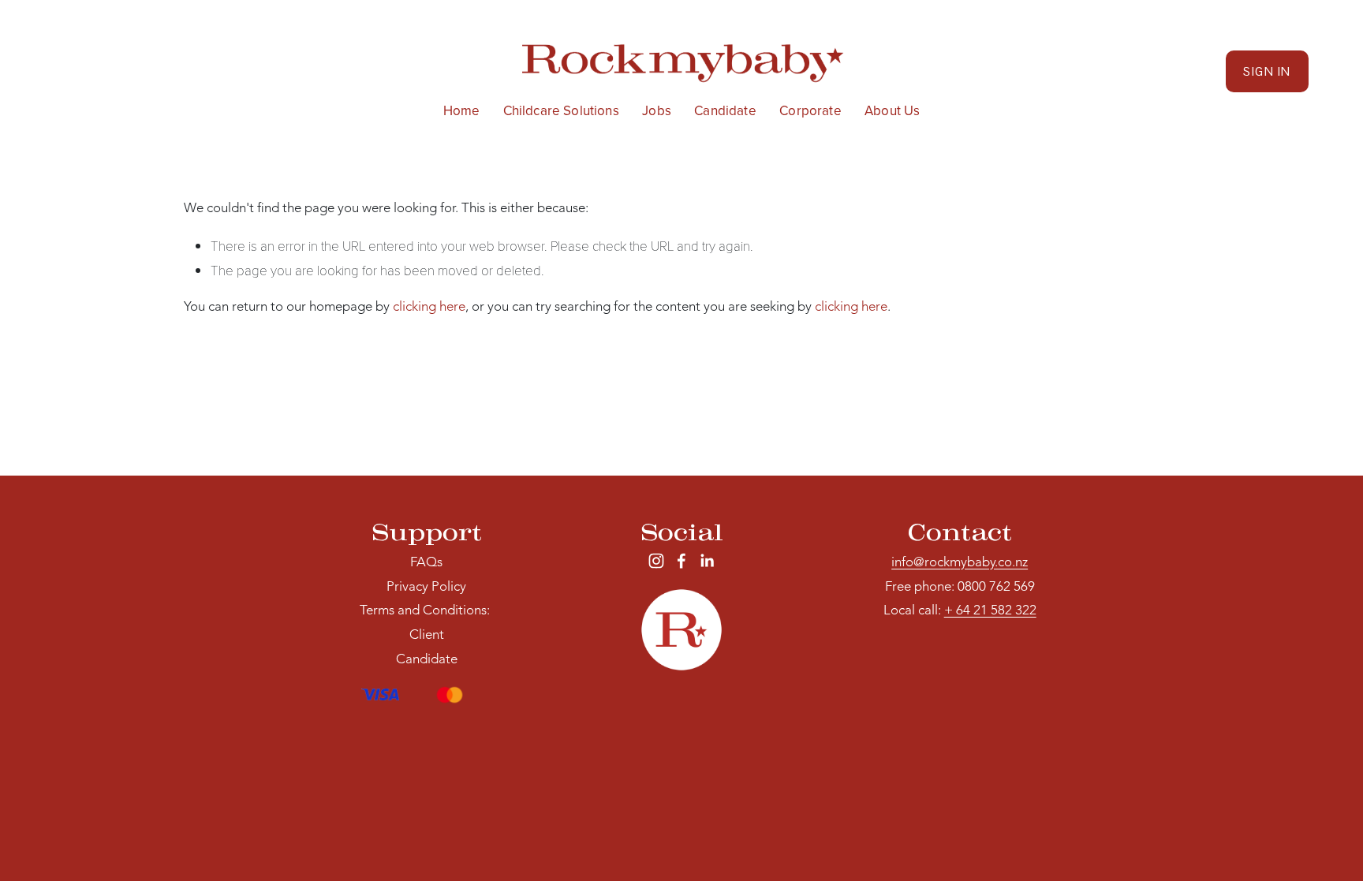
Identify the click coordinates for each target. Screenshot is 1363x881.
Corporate (810, 111)
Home (461, 111)
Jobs (656, 111)
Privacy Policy (426, 587)
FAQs (426, 562)
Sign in (1266, 71)
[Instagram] (656, 561)
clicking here (429, 307)
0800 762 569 (996, 587)
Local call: (959, 611)
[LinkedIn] (707, 561)
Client (426, 635)
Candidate (725, 111)
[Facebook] (681, 561)
